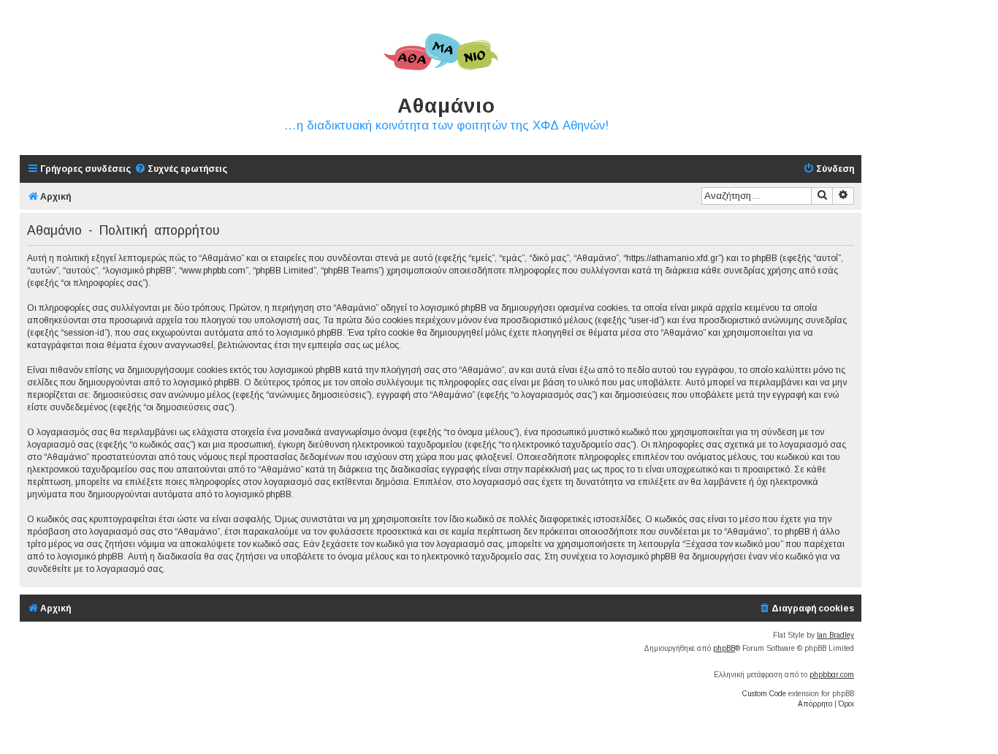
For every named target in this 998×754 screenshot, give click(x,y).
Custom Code (764, 694)
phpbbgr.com (832, 675)
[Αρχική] (440, 52)
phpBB (724, 648)
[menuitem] (180, 169)
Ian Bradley (835, 635)
